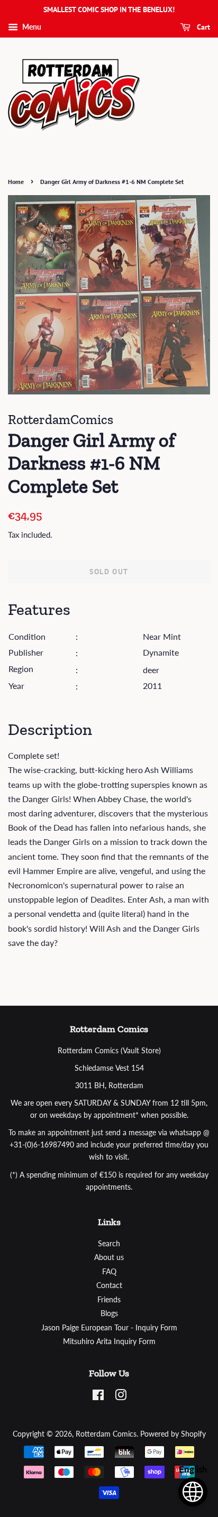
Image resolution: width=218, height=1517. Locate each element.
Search (109, 1243)
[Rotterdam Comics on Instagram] (120, 1397)
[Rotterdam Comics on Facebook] (98, 1397)
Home (16, 182)
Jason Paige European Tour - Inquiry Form (109, 1327)
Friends (109, 1299)
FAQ (109, 1271)
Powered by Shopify (173, 1434)
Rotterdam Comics (106, 1434)
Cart (202, 27)
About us (109, 1257)
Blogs (109, 1313)
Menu (31, 26)
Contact (109, 1285)
